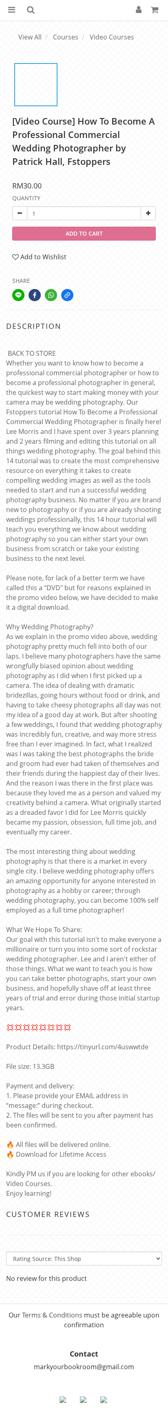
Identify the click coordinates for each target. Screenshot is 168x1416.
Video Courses (112, 37)
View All (30, 37)
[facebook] (35, 295)
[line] (18, 295)
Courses (65, 37)
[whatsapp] (51, 295)
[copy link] (67, 295)
